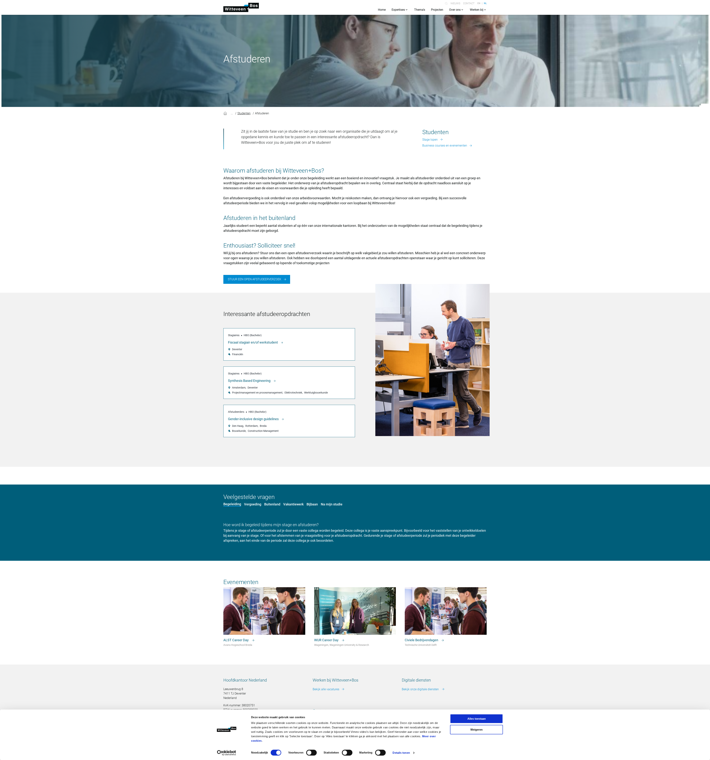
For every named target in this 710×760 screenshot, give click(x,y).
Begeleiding (232, 504)
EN (478, 3)
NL (485, 3)
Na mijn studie (331, 504)
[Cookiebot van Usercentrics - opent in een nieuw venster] (226, 753)
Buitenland (272, 504)
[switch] (311, 753)
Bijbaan (312, 504)
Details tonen (401, 752)
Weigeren (476, 729)
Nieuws (455, 3)
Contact (468, 3)
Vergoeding (252, 504)
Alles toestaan (476, 718)
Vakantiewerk (293, 504)
